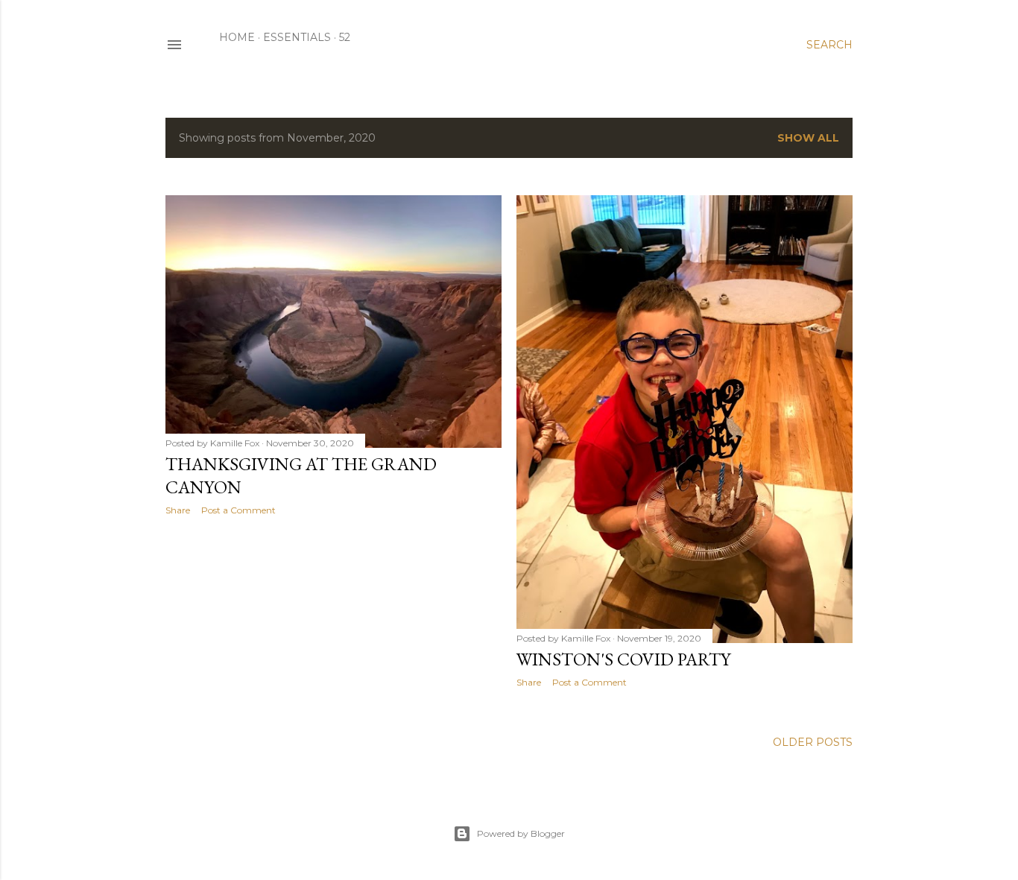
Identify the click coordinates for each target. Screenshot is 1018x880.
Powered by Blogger (521, 833)
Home (237, 37)
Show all (808, 138)
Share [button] (177, 510)
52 (344, 37)
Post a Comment (238, 510)
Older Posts (813, 742)
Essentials (297, 37)
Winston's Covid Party (623, 659)
